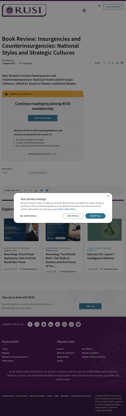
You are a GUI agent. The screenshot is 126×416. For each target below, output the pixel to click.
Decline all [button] (73, 216)
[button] (29, 216)
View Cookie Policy (67, 209)
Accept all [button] (95, 216)
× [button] (108, 196)
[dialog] (63, 208)
